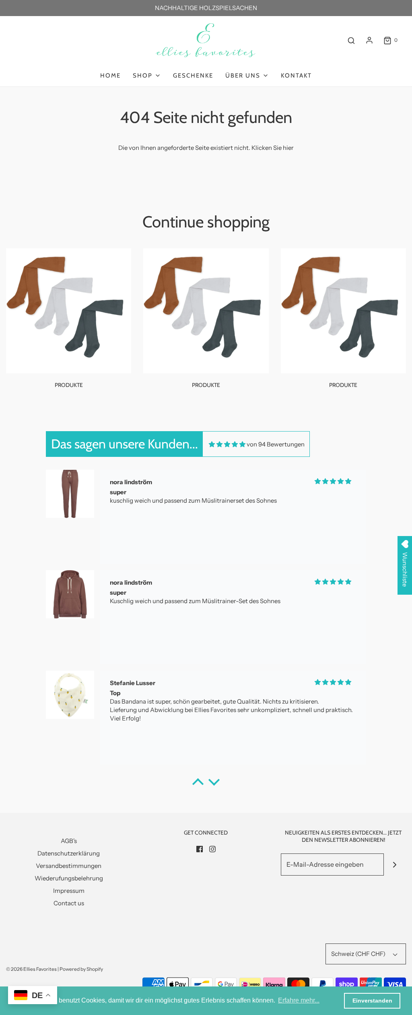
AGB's (69, 841)
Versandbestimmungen (68, 866)
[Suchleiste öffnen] (351, 40)
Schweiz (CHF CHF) (359, 954)
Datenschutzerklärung (68, 853)
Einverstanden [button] (372, 1000)
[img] (227, 444)
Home (110, 75)
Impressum (68, 890)
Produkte (69, 385)
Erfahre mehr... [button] (298, 1000)
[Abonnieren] (395, 864)
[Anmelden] (369, 40)
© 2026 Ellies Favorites (31, 969)
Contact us (69, 903)
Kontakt (296, 75)
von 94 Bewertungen (276, 444)
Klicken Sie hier (272, 147)
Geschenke (193, 75)
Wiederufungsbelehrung (69, 878)
